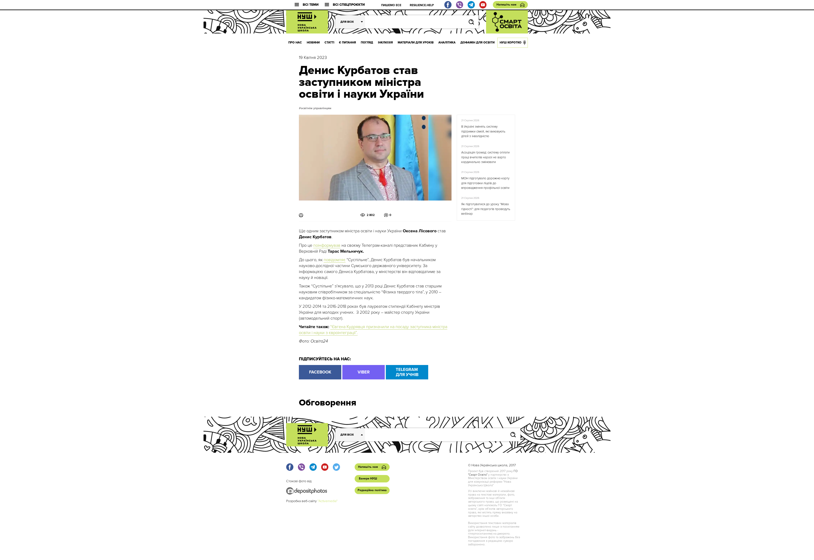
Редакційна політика (372, 490)
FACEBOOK (320, 372)
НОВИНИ (313, 42)
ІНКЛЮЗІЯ (385, 42)
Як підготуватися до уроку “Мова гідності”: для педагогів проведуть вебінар (485, 209)
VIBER (364, 372)
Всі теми (311, 5)
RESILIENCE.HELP (422, 5)
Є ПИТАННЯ (347, 42)
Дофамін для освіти (477, 42)
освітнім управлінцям (316, 108)
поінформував (326, 245)
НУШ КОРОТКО (510, 42)
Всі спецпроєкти (349, 5)
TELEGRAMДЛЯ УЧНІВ (407, 372)
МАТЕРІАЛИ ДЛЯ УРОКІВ (416, 42)
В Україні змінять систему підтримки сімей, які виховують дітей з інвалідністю (483, 131)
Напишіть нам (506, 4)
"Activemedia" (327, 501)
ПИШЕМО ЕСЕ (391, 5)
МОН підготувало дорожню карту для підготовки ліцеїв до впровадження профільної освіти (485, 183)
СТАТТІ (329, 42)
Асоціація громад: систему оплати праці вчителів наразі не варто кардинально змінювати (485, 157)
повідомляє (335, 259)
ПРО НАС (295, 42)
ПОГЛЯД (367, 42)
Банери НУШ (368, 478)
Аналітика (447, 42)
